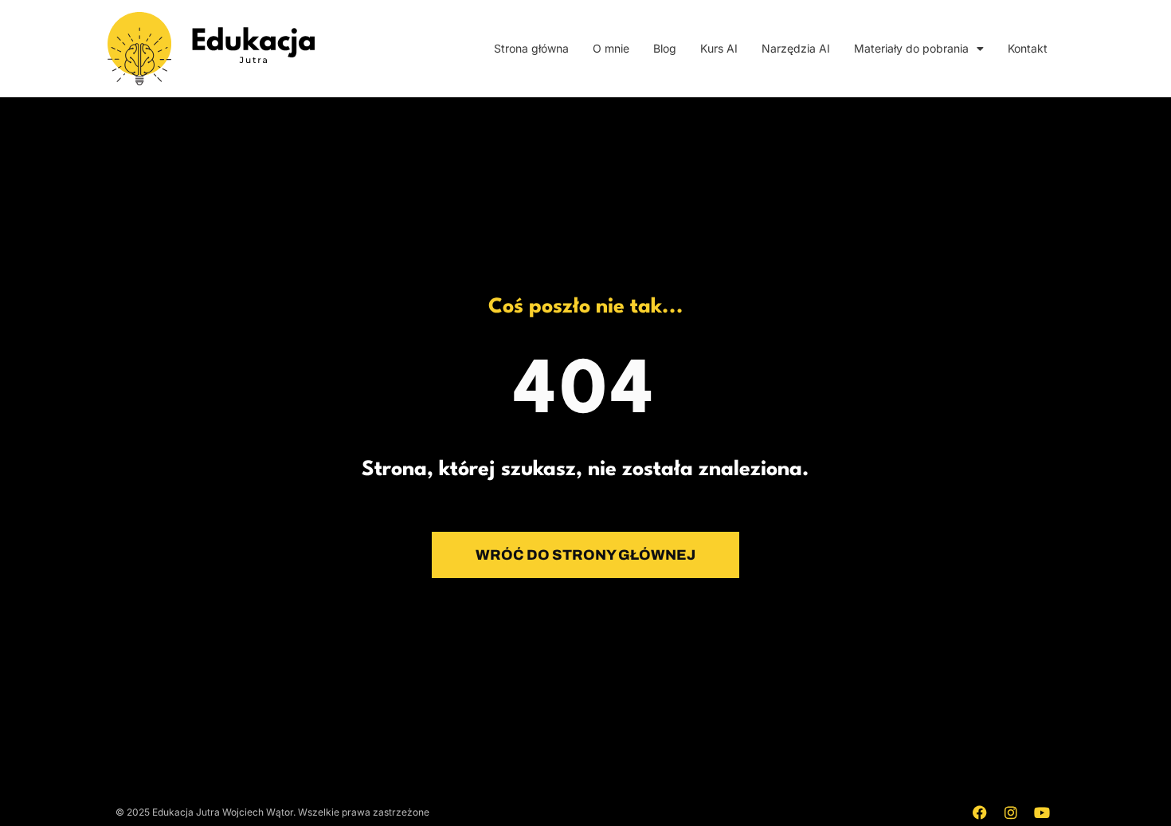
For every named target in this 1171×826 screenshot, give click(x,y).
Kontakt (1028, 48)
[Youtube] (1041, 812)
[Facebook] (979, 812)
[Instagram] (1010, 812)
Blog (664, 48)
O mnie (611, 48)
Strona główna (531, 48)
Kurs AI (719, 48)
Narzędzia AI (796, 48)
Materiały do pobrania (911, 48)
